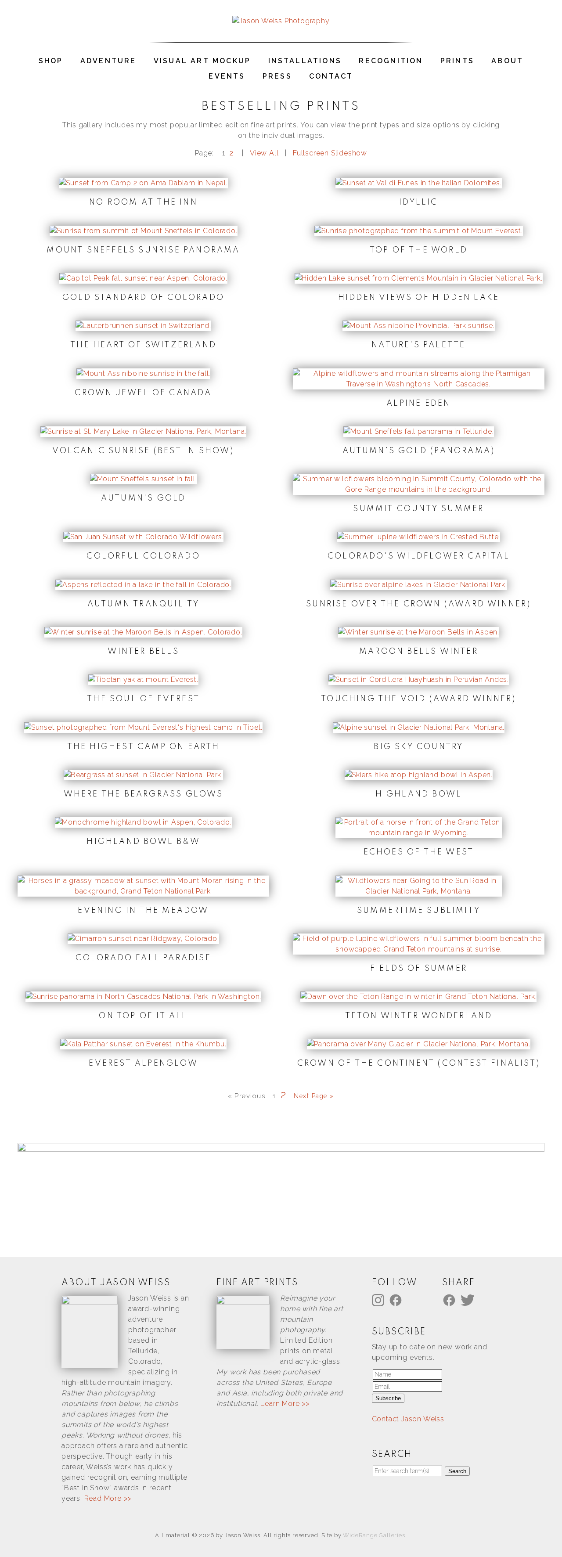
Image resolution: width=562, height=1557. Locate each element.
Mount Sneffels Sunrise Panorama (143, 250)
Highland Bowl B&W (143, 842)
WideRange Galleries (374, 1535)
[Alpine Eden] (418, 384)
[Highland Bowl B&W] (143, 822)
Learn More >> (284, 1403)
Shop (51, 61)
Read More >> (108, 1498)
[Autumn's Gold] (143, 479)
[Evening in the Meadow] (143, 891)
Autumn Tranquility (143, 604)
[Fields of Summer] (418, 949)
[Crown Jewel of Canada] (143, 373)
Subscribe (388, 1398)
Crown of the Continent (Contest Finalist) (418, 1063)
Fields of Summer (418, 969)
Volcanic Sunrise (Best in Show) (143, 451)
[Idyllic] (418, 183)
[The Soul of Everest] (143, 679)
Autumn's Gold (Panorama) (418, 451)
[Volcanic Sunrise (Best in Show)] (143, 431)
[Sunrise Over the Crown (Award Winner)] (418, 584)
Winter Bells (143, 652)
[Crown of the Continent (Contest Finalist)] (418, 1044)
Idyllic (418, 202)
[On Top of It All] (143, 996)
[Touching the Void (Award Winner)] (418, 679)
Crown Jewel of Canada (143, 393)
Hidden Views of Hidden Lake (418, 298)
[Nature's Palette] (418, 325)
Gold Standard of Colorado (143, 298)
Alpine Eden (418, 403)
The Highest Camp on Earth (143, 747)
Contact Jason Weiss (408, 1419)
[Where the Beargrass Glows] (143, 775)
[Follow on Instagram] (379, 1299)
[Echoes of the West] (418, 833)
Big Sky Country (418, 747)
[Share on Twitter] (469, 1299)
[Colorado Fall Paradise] (143, 938)
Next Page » (314, 1095)
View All (264, 153)
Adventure (108, 61)
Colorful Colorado (143, 556)
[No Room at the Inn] (143, 183)
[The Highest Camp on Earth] (143, 727)
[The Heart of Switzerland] (143, 325)
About (507, 61)
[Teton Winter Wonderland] (418, 996)
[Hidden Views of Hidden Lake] (419, 278)
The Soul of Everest (143, 699)
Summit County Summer (418, 509)
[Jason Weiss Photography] (280, 21)
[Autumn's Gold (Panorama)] (418, 431)
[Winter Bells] (143, 632)
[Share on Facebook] (450, 1299)
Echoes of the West (419, 852)
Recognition (391, 61)
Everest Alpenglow (143, 1063)
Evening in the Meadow (143, 911)
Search (457, 1471)
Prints (457, 61)
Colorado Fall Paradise (143, 958)
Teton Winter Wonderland (419, 1016)
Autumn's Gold (143, 498)
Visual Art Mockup (202, 61)
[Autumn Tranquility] (143, 584)
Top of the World (419, 250)
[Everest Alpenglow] (143, 1044)
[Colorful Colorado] (143, 537)
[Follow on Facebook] (397, 1299)
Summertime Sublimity (418, 911)
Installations (305, 61)
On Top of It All (143, 1016)
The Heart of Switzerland (143, 345)
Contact (331, 76)
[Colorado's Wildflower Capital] (418, 537)
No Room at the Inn (143, 202)
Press (277, 76)
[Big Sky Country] (418, 727)
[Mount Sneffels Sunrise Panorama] (144, 231)
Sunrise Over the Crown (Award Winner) (418, 604)
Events (227, 76)
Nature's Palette (418, 345)
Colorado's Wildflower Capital (419, 556)
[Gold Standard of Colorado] (143, 278)
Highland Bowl (418, 794)
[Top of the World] (418, 231)
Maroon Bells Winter (418, 652)
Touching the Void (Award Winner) (418, 699)
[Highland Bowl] (419, 775)
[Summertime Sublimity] (418, 891)
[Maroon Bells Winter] (418, 632)
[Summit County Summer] (418, 489)
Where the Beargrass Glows (143, 794)
